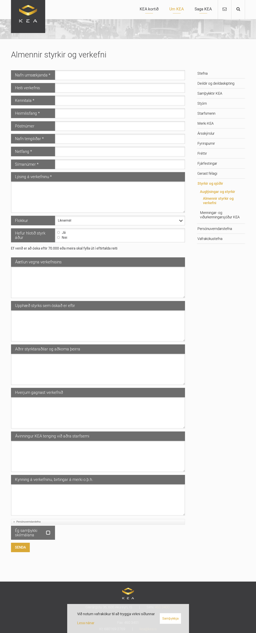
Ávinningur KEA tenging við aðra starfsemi (52, 436)
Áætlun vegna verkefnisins (38, 262)
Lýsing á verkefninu (32, 176)
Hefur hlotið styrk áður (30, 235)
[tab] (98, 522)
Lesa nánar (85, 623)
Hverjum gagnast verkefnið (39, 392)
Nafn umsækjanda (31, 75)
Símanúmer (25, 164)
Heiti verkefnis (27, 87)
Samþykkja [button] (170, 618)
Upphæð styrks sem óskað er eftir (45, 305)
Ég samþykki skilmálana (26, 532)
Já (64, 232)
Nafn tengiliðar (28, 138)
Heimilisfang (26, 113)
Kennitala (23, 100)
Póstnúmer (24, 126)
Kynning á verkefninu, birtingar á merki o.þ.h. (54, 479)
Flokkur (21, 220)
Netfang (22, 151)
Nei (64, 237)
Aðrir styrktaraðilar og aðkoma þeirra (47, 349)
